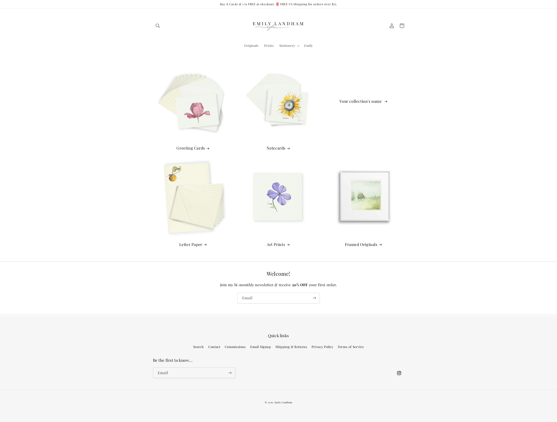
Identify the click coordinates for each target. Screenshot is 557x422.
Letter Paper (190, 244)
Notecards (276, 148)
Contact (214, 347)
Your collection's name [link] (361, 101)
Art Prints (276, 244)
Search (198, 347)
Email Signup (260, 347)
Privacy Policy (322, 347)
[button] (158, 26)
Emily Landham (283, 402)
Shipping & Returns (291, 347)
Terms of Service (351, 347)
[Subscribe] (314, 298)
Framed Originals (361, 244)
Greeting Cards (190, 148)
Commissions (235, 347)
